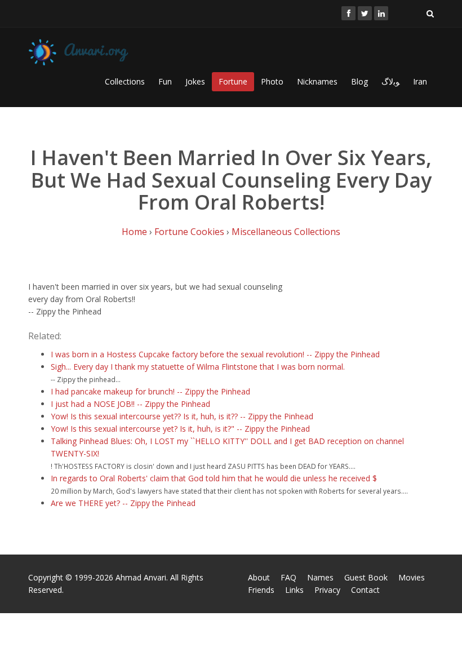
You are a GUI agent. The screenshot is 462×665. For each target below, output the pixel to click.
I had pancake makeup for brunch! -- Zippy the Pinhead (150, 391)
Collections (125, 81)
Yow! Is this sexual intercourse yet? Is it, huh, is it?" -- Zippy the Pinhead (180, 428)
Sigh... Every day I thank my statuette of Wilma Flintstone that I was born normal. (198, 366)
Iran (420, 81)
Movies (411, 577)
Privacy (327, 589)
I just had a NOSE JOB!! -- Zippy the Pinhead (130, 403)
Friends (261, 589)
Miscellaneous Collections (286, 231)
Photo (272, 81)
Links (294, 589)
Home (134, 231)
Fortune (233, 81)
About (259, 577)
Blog (359, 81)
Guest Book (366, 577)
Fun (165, 81)
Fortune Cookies (189, 231)
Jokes (195, 81)
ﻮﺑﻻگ (390, 81)
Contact (365, 589)
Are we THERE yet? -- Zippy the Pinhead (123, 503)
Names (320, 577)
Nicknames (317, 81)
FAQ (288, 577)
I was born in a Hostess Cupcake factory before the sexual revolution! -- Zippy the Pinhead (215, 354)
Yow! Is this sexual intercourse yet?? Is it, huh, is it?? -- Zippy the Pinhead (182, 416)
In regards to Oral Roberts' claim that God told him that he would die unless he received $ (214, 478)
